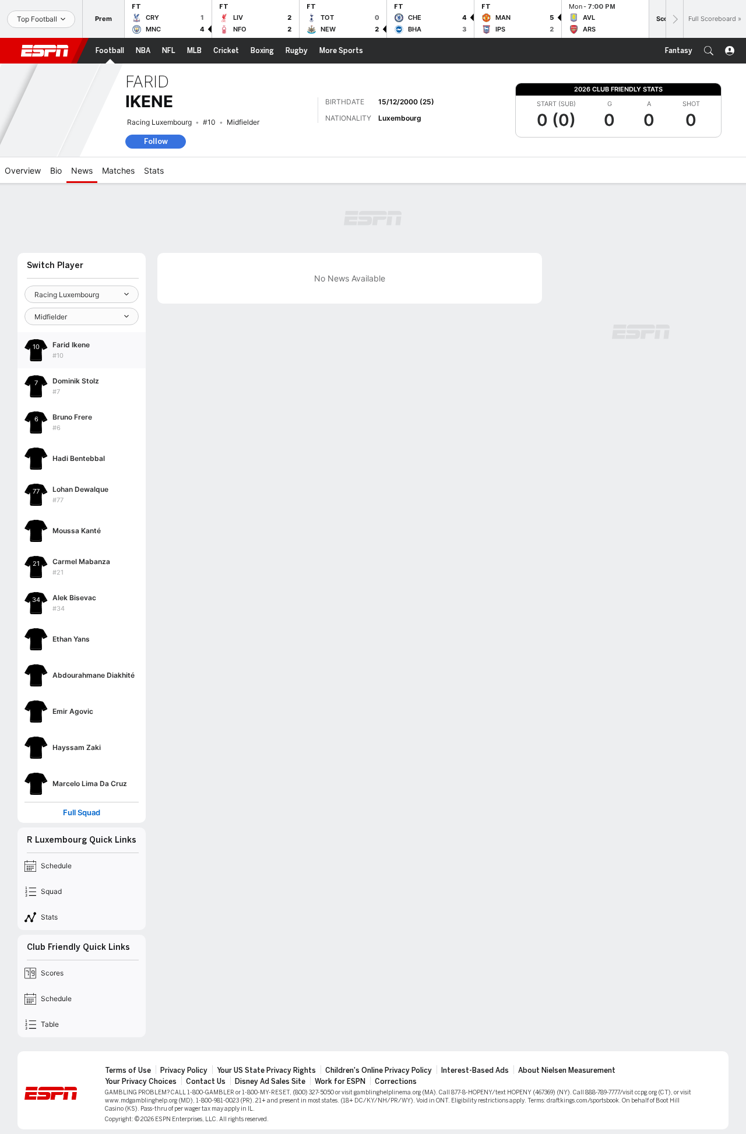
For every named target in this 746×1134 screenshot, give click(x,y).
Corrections (396, 1081)
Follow (156, 141)
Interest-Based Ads (475, 1070)
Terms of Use (128, 1070)
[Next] (674, 19)
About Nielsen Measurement (566, 1070)
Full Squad (81, 812)
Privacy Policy (183, 1070)
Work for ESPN (340, 1081)
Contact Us (206, 1081)
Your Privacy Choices (141, 1081)
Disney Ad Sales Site (270, 1081)
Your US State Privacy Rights (266, 1070)
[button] (708, 50)
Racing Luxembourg (159, 122)
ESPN (45, 51)
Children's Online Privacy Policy (378, 1070)
